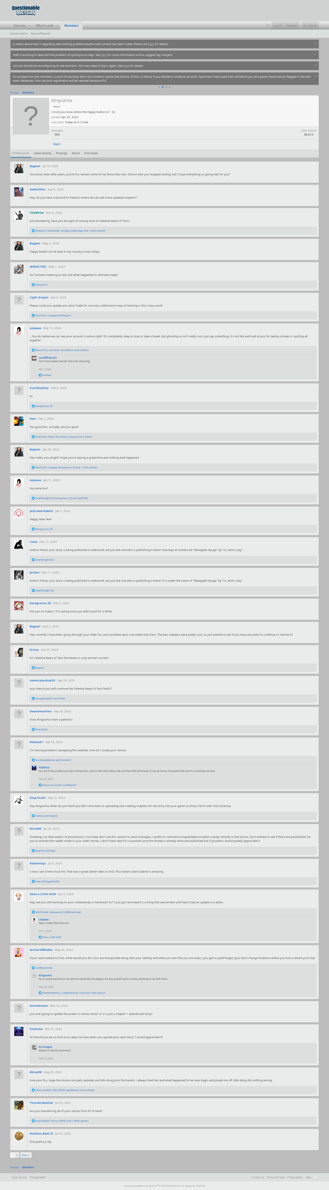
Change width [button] (38, 1177)
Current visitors (19, 33)
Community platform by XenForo (154, 1185)
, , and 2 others (63, 436)
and (50, 698)
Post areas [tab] (91, 153)
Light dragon (39, 297)
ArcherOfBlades (41, 950)
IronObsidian (39, 388)
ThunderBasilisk (41, 1103)
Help (308, 1177)
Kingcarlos (45, 975)
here (151, 44)
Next (24, 1155)
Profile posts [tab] (21, 153)
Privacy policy (295, 1177)
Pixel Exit (200, 1185)
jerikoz (34, 572)
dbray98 (36, 1072)
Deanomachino (40, 711)
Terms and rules (276, 1177)
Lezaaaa (35, 328)
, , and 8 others (62, 350)
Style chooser (19, 1177)
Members (71, 25)
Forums (20, 25)
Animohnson (39, 1005)
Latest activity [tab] (42, 153)
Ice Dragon (45, 1047)
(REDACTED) (38, 266)
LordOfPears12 (48, 357)
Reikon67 (36, 742)
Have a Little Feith (43, 894)
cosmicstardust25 (42, 680)
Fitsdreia (44, 767)
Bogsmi (35, 166)
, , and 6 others (64, 1090)
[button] (29, 26)
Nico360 (35, 828)
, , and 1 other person (70, 230)
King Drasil (38, 798)
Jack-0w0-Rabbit (41, 511)
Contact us (258, 1177)
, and (53, 315)
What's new (45, 25)
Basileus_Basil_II (41, 1133)
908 (57, 134)
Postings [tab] (61, 153)
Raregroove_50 (40, 603)
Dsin (33, 418)
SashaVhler (38, 189)
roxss (33, 541)
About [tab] (76, 153)
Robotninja (38, 863)
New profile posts (40, 33)
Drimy (34, 649)
